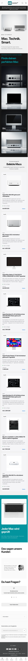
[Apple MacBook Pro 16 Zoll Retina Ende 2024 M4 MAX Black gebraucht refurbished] (13, 387)
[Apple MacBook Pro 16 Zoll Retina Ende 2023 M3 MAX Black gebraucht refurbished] (13, 304)
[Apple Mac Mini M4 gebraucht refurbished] (13, 182)
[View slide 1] (11, 601)
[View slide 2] (13, 601)
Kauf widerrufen (13, 609)
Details (23, 208)
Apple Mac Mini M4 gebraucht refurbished (11, 194)
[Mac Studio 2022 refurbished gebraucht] (13, 222)
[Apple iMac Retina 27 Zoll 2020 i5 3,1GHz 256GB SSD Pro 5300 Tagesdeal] (13, 262)
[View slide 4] (16, 601)
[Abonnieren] (23, 634)
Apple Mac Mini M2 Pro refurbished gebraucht (12, 481)
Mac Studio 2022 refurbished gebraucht (10, 234)
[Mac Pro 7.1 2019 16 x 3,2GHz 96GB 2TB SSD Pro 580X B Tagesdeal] (13, 428)
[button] (6, 576)
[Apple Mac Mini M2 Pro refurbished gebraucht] (13, 468)
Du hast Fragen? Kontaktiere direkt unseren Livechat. (13, 597)
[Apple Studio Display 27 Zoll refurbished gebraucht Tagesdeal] (13, 346)
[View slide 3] (14, 601)
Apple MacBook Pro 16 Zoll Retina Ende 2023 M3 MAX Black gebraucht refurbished (13, 318)
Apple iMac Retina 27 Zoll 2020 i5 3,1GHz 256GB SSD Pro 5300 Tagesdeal (12, 275)
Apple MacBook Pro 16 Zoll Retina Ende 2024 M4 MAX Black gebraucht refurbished (13, 400)
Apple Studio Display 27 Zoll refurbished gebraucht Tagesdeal (12, 358)
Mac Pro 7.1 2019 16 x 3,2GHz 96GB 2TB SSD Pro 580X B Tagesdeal (12, 441)
